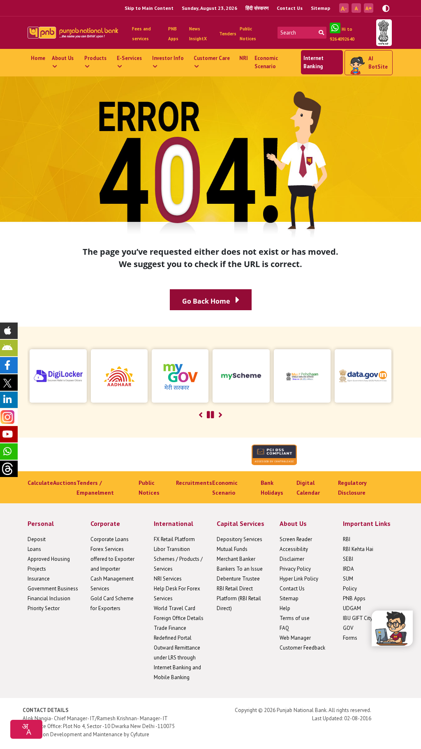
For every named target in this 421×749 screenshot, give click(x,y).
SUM (348, 578)
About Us (63, 58)
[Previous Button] (201, 415)
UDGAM (352, 608)
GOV (348, 628)
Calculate (40, 482)
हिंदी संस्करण (256, 8)
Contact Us (290, 8)
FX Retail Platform (174, 539)
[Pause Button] (210, 415)
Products (95, 58)
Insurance (39, 578)
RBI (346, 539)
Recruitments (194, 482)
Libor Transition (172, 549)
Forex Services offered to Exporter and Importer (112, 559)
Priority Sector (44, 608)
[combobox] (26, 729)
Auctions (64, 482)
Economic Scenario (266, 62)
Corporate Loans (109, 539)
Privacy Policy (295, 568)
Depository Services (239, 539)
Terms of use (295, 618)
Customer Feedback (302, 647)
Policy (350, 588)
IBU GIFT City (357, 618)
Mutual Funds (232, 549)
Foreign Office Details (179, 618)
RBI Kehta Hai (358, 549)
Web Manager (295, 637)
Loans (34, 549)
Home (38, 58)
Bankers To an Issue (240, 568)
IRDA (348, 568)
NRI (243, 58)
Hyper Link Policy (299, 578)
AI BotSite (378, 62)
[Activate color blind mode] (385, 8)
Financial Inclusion (49, 598)
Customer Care (212, 58)
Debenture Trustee (238, 578)
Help (285, 608)
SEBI (348, 558)
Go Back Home (206, 301)
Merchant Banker (236, 558)
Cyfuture (139, 734)
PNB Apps (354, 598)
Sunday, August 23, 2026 (209, 8)
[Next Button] (220, 415)
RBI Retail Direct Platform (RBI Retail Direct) (239, 598)
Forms (350, 637)
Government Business (53, 588)
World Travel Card (174, 608)
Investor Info (168, 58)
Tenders (227, 34)
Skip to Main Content (149, 8)
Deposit (37, 539)
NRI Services (168, 578)
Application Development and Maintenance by (76, 734)
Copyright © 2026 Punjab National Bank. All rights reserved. (303, 710)
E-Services (129, 58)
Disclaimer (292, 558)
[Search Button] (321, 33)
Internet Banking (313, 62)
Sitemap (320, 8)
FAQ (284, 628)
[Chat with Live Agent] (392, 628)
